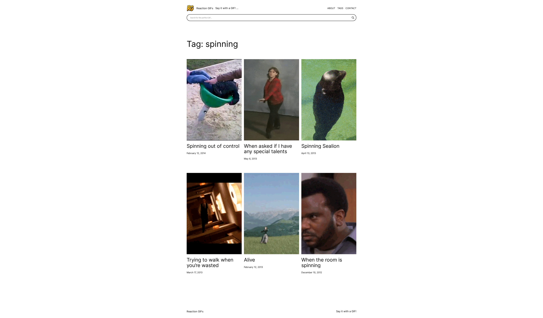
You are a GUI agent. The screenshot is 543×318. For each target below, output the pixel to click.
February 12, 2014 (196, 153)
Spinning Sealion (320, 146)
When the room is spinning (321, 262)
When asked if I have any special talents (268, 148)
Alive (249, 260)
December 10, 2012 (311, 272)
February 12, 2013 (253, 267)
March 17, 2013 (194, 272)
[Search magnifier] (353, 18)
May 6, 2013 (250, 158)
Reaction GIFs (204, 8)
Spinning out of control (213, 146)
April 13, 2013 (308, 153)
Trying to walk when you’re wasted (210, 262)
